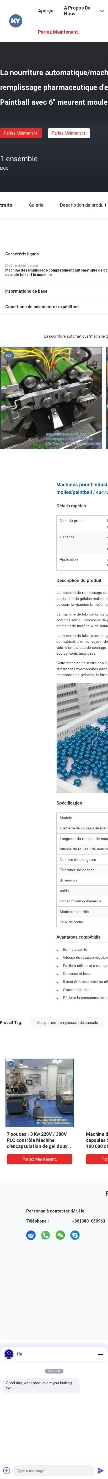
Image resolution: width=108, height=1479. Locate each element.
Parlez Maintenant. (21, 133)
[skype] (75, 1235)
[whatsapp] (45, 1235)
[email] (31, 1235)
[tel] (89, 1235)
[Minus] (101, 1354)
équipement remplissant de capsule (67, 1023)
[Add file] (6, 1470)
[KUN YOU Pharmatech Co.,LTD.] (15, 21)
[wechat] (60, 1235)
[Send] (100, 1470)
